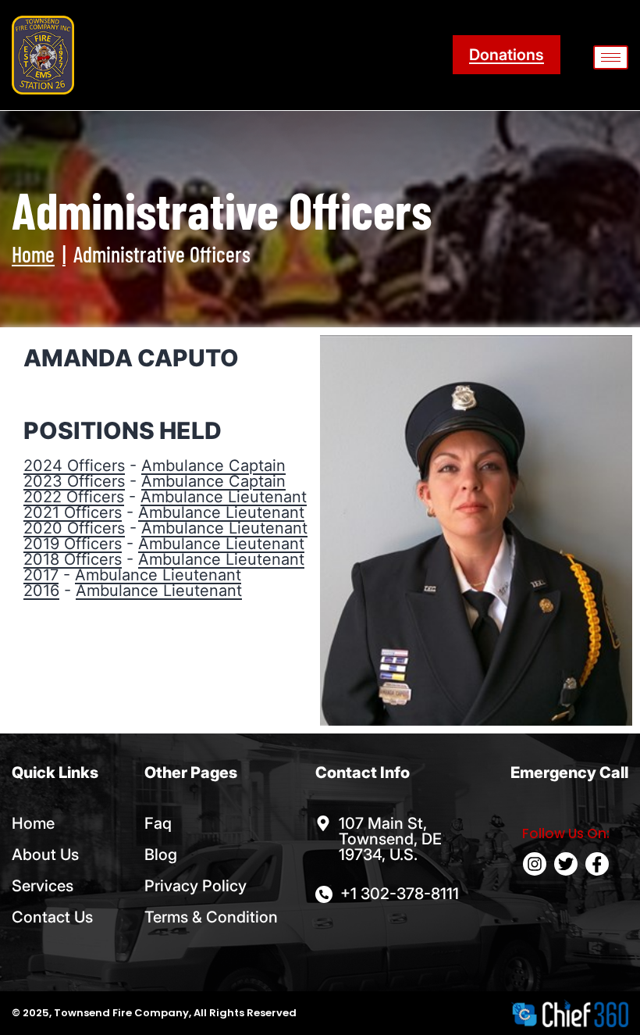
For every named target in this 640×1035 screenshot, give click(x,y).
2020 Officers (74, 528)
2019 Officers (72, 543)
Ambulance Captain (213, 465)
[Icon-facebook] (597, 864)
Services (42, 886)
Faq (158, 823)
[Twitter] (566, 864)
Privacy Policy (195, 886)
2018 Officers (72, 559)
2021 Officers (72, 512)
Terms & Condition (211, 917)
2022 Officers (73, 496)
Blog (160, 854)
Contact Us (52, 917)
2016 (41, 590)
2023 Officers (74, 481)
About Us (45, 854)
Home (33, 254)
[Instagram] (534, 864)
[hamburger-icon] (610, 57)
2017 (41, 575)
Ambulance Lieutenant (223, 496)
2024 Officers (74, 465)
